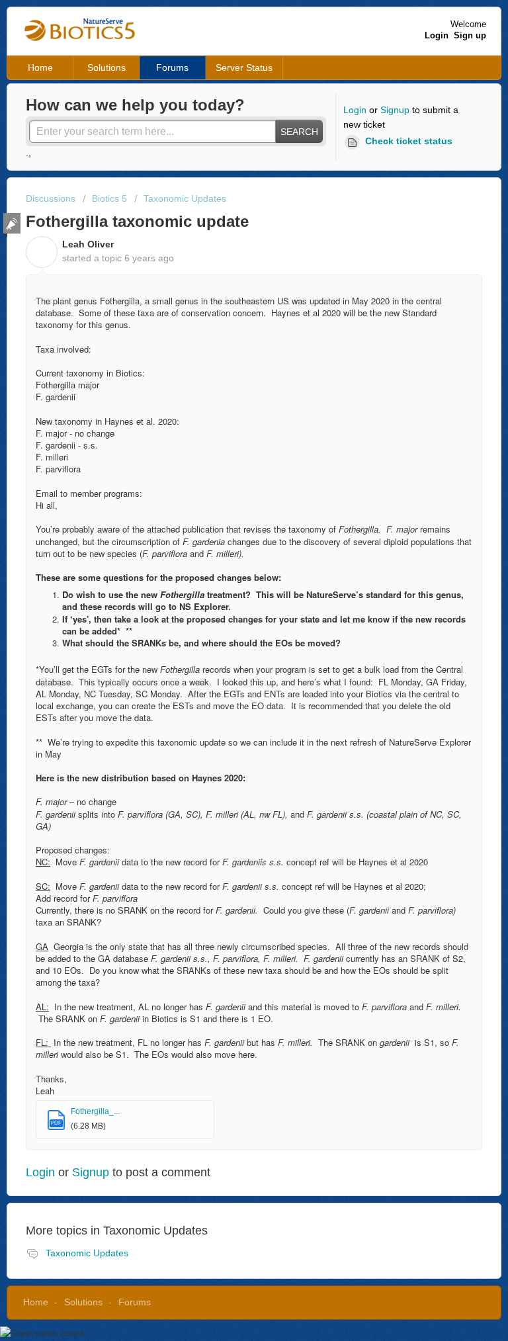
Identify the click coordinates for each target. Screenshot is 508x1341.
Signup (394, 110)
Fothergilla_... (95, 1111)
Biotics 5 (109, 198)
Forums (172, 67)
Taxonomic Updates (185, 198)
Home (40, 67)
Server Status (244, 67)
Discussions (50, 198)
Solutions (106, 67)
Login (354, 110)
